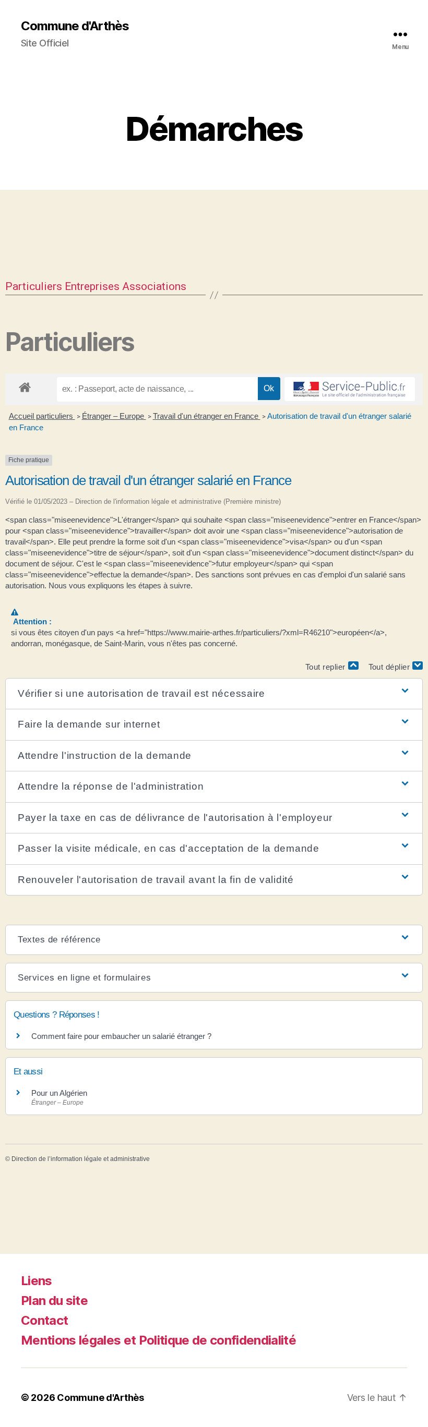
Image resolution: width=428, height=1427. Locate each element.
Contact (44, 1320)
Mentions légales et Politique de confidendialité (158, 1340)
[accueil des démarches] (25, 385)
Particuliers (33, 286)
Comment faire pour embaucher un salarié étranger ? (121, 1036)
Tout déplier (390, 666)
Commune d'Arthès (75, 26)
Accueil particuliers (42, 416)
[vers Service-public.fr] (349, 389)
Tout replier (326, 666)
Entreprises (92, 286)
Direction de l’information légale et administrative (80, 1159)
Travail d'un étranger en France (206, 416)
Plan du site (54, 1300)
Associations (154, 286)
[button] (214, 694)
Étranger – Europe (114, 416)
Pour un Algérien (59, 1093)
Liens (36, 1280)
